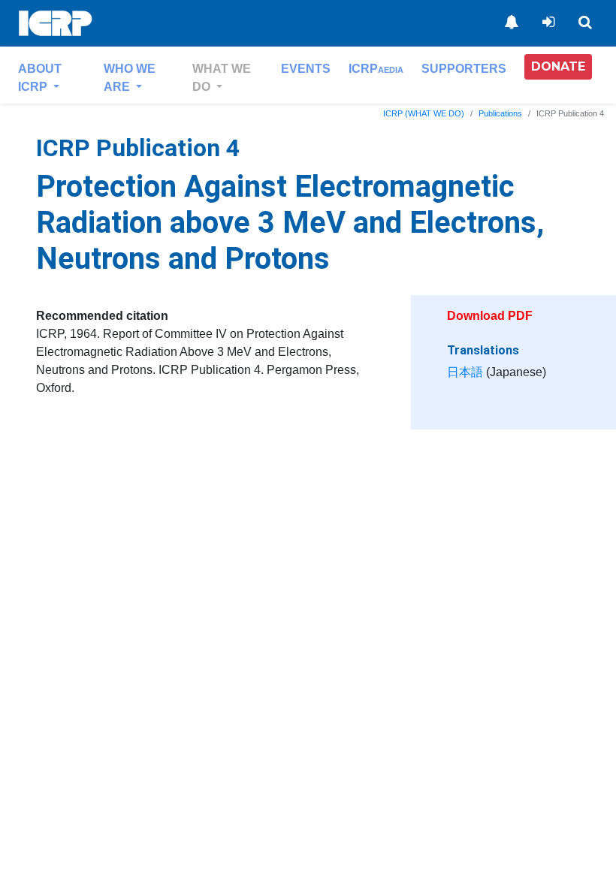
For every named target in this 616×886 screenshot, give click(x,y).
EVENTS (306, 68)
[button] (558, 67)
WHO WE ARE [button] (130, 77)
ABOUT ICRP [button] (40, 77)
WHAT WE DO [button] (221, 77)
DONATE (558, 66)
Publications (500, 113)
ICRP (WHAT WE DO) (423, 113)
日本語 (465, 372)
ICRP (376, 68)
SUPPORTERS (463, 68)
